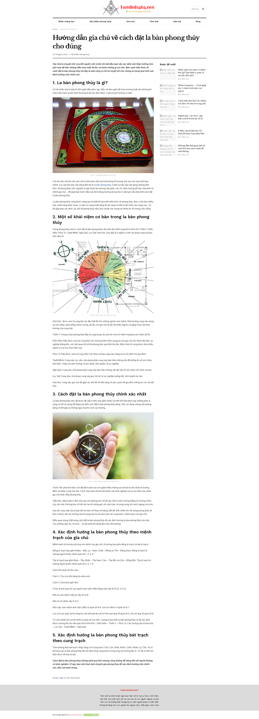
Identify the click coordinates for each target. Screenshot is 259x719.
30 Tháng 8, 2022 (60, 54)
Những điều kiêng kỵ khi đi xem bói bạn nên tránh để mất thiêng (191, 148)
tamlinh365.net (77, 715)
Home (55, 29)
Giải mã (177, 21)
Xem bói (130, 21)
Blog (198, 21)
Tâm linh (154, 21)
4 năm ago (184, 79)
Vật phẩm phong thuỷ (100, 21)
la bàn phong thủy (102, 185)
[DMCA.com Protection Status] (91, 715)
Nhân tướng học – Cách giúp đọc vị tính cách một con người (192, 88)
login (61, 678)
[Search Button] (203, 9)
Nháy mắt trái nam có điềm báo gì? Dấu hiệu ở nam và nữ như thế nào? (191, 73)
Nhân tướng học (66, 21)
